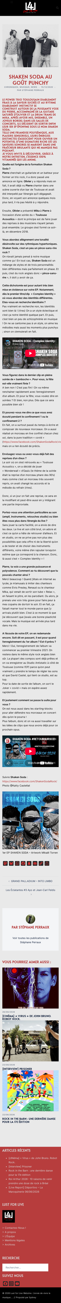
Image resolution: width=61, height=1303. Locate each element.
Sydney (32, 1297)
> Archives (8, 1244)
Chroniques (11, 87)
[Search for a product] (57, 8)
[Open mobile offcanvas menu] (11, 2)
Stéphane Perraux (33, 90)
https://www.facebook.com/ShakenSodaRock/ (29, 781)
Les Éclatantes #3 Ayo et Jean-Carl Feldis (30, 890)
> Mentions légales (13, 1240)
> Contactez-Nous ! (14, 1227)
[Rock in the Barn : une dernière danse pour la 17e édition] (30, 1090)
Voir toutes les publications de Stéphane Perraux (30, 940)
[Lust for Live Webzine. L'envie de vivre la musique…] (30, 7)
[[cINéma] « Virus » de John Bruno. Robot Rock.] (30, 987)
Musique (25, 87)
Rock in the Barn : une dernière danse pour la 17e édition (29, 1120)
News (34, 87)
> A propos (9, 1232)
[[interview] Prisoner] (30, 1040)
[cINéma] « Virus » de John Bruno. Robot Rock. (26, 1017)
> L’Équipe (8, 1236)
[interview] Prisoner (17, 1068)
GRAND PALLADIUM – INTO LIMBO (31, 881)
